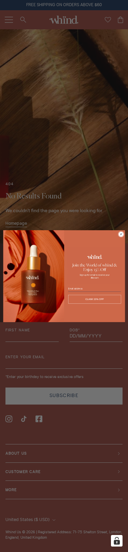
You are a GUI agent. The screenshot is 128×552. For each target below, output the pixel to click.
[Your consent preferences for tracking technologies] (117, 541)
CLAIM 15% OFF (94, 299)
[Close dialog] (121, 234)
